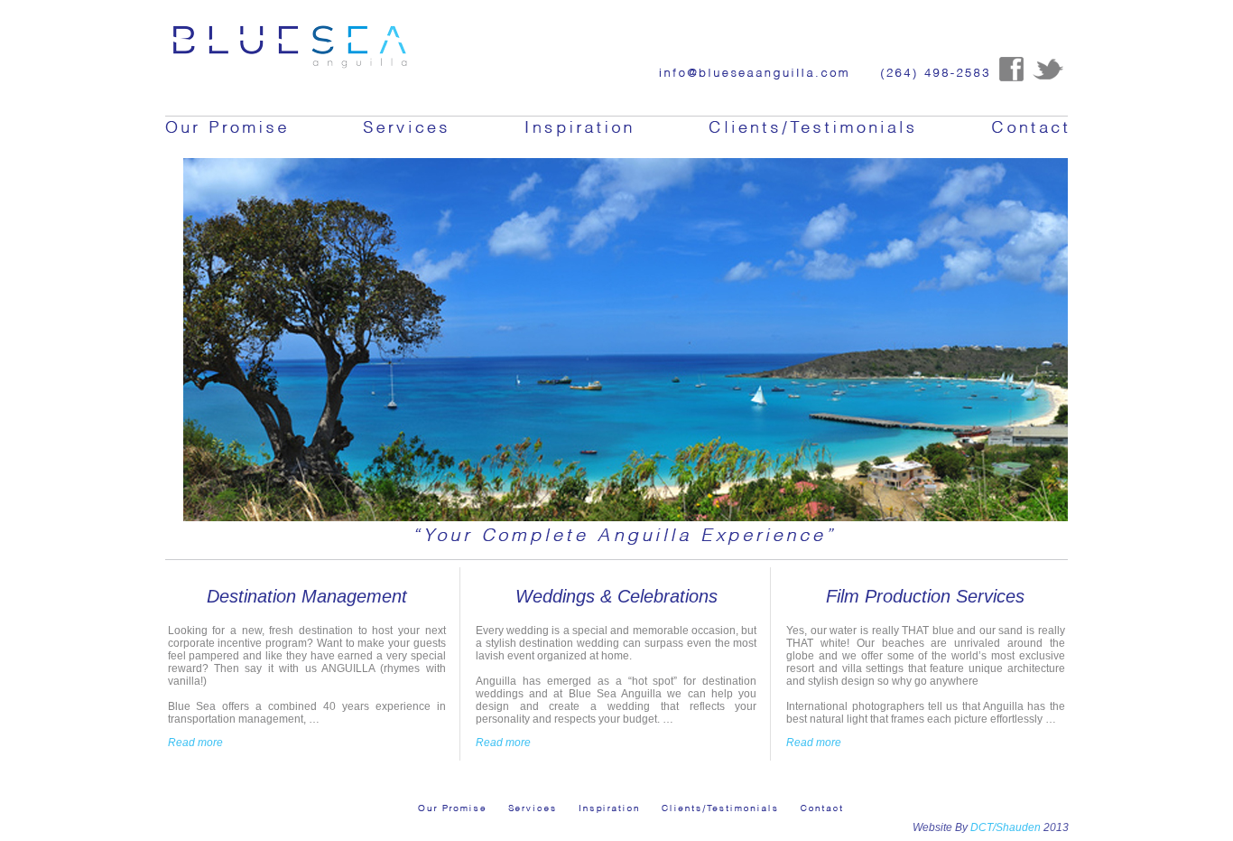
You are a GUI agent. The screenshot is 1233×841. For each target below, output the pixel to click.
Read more (195, 742)
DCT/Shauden (1004, 827)
